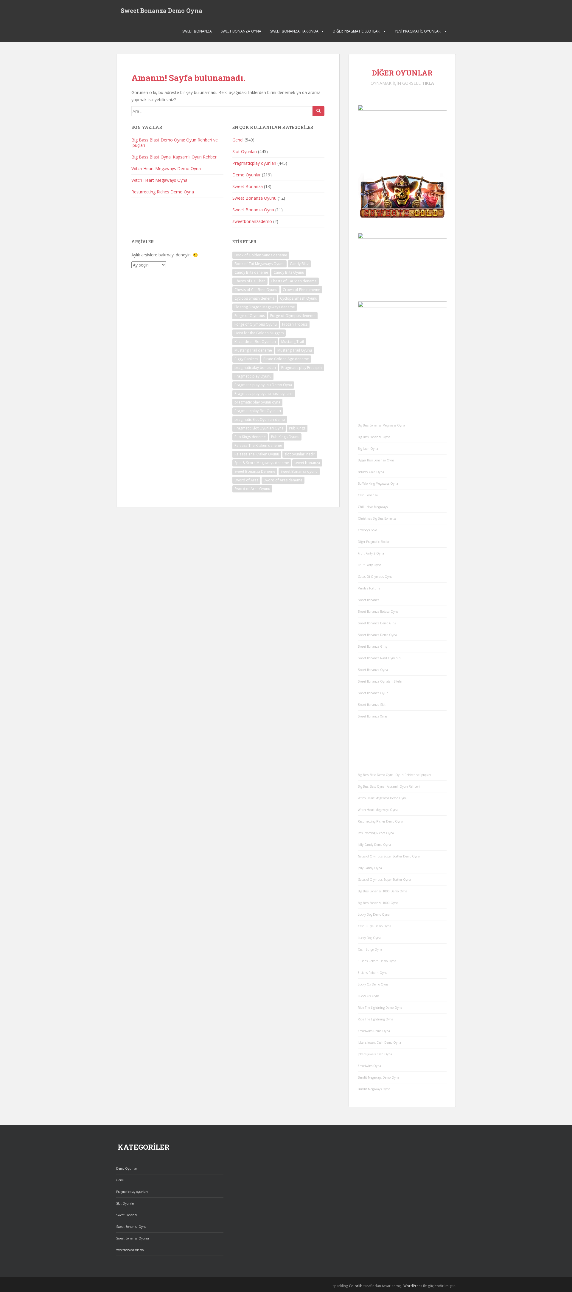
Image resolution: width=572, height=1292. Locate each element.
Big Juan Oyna (368, 448)
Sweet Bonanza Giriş (372, 646)
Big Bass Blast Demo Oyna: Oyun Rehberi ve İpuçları (174, 142)
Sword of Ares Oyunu (252, 488)
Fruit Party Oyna (369, 565)
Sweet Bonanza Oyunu (254, 198)
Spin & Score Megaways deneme (261, 462)
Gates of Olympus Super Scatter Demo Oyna (389, 856)
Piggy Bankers (246, 358)
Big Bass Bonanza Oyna (374, 437)
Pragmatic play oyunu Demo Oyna (263, 384)
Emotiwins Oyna (369, 1066)
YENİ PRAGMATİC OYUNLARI (418, 31)
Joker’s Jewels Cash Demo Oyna (379, 1042)
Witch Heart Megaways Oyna (159, 180)
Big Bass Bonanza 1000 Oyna (378, 903)
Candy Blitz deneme (251, 272)
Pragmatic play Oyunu (252, 376)
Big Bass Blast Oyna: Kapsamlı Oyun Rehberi (174, 157)
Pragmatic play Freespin (301, 367)
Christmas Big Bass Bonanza (377, 518)
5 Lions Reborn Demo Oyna (377, 961)
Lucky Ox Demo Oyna (373, 984)
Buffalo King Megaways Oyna (378, 483)
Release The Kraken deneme (258, 445)
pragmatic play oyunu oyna (257, 402)
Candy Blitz (299, 263)
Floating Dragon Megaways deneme (264, 306)
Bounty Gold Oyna (371, 472)
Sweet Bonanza (197, 31)
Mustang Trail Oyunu (294, 350)
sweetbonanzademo (252, 221)
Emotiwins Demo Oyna (374, 1031)
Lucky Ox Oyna (369, 996)
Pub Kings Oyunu (285, 436)
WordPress (412, 1285)
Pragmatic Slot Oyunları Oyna (259, 428)
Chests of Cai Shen (249, 281)
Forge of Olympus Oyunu (255, 324)
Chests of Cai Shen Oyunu (255, 289)
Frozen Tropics (294, 324)
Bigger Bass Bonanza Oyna (376, 460)
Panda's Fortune (369, 588)
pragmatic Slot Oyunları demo (259, 419)
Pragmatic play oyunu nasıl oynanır (263, 393)
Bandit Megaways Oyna (374, 1089)
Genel (237, 140)
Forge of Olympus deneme (292, 315)
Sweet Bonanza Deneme (254, 471)
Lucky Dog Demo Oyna (374, 914)
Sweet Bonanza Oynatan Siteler (380, 681)
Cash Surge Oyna (370, 949)
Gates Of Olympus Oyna (375, 577)
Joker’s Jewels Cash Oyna (375, 1054)
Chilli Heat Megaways (373, 507)
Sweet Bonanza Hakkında (294, 31)
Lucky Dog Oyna (369, 938)
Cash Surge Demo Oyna (374, 926)
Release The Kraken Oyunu (256, 454)
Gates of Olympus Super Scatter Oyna (384, 879)
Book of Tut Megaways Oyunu (259, 263)
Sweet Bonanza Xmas (372, 716)
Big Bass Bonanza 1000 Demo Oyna (382, 891)
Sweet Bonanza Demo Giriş (377, 623)
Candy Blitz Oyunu (288, 272)
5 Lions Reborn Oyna (372, 973)
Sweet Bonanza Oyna (241, 31)
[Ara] (318, 111)
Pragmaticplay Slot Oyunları (257, 410)
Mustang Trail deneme (253, 350)
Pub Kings (297, 428)
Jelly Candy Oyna (370, 868)
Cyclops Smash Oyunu (298, 298)
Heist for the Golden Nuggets (259, 332)
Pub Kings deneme (250, 436)
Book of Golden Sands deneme (260, 255)
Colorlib (356, 1285)
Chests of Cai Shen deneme (294, 281)
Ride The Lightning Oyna (375, 1019)
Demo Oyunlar (246, 175)
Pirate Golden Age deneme (286, 358)
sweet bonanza (307, 462)
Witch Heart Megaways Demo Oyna (166, 168)
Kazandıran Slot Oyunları (255, 341)
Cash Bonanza (368, 495)
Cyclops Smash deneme (254, 298)
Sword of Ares (246, 480)
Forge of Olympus (249, 315)
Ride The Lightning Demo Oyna (380, 1007)
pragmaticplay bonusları (255, 367)
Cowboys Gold (367, 530)
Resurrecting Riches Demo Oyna (162, 192)
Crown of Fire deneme (301, 289)
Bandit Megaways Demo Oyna (378, 1077)
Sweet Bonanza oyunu (299, 471)
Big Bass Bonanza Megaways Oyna (381, 425)
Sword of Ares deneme (283, 480)
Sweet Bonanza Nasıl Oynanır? (379, 658)
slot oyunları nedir (300, 454)
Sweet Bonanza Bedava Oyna (378, 611)
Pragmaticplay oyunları (254, 163)
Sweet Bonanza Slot (372, 705)
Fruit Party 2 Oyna (371, 553)
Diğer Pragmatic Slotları (356, 31)
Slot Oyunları (244, 151)
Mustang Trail (292, 341)
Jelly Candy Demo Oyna (374, 845)
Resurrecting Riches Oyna (376, 833)
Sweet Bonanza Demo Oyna (161, 10)
